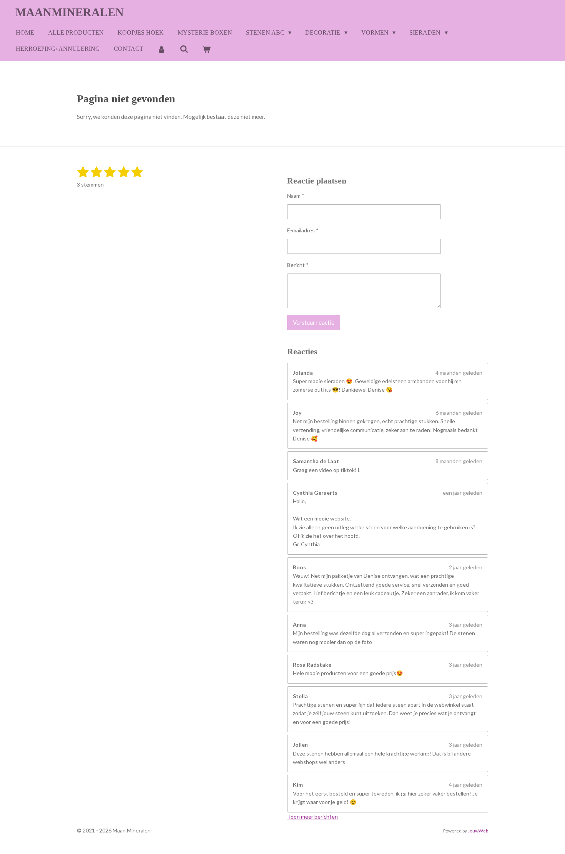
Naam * (295, 195)
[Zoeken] (183, 49)
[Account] (161, 49)
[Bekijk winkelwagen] (206, 49)
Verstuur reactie (313, 322)
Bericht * (298, 265)
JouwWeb (478, 830)
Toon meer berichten (312, 816)
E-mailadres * (303, 230)
